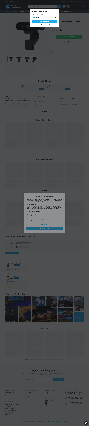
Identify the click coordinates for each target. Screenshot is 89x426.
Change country (44, 21)
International (39, 17)
